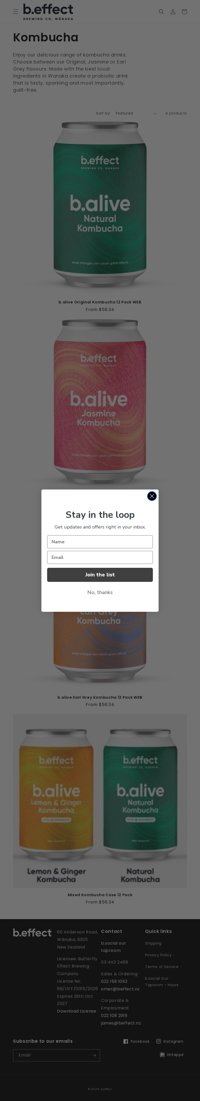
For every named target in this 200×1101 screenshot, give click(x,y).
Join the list (100, 574)
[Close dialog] (152, 496)
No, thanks (100, 592)
